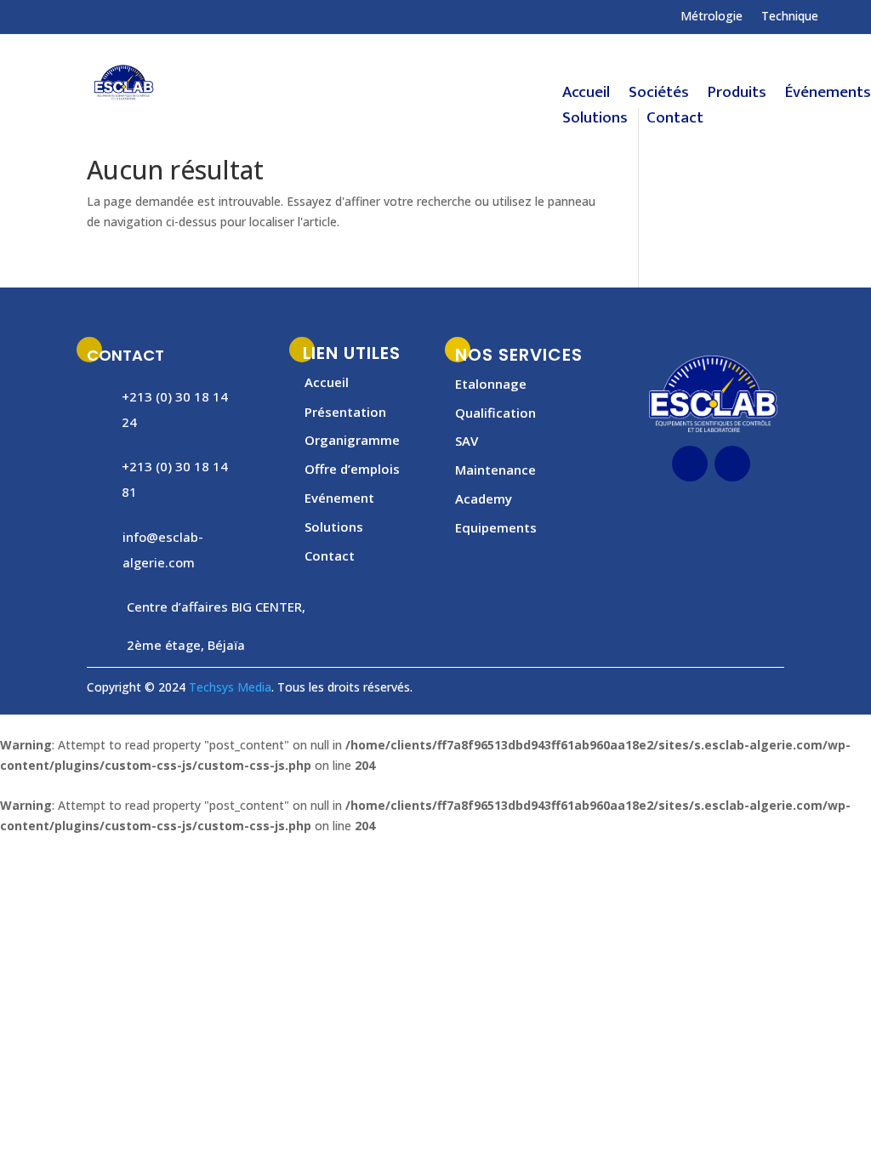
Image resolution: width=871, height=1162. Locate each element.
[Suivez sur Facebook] (37, 16)
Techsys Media (230, 687)
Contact (674, 121)
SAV (466, 440)
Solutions (595, 121)
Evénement (339, 497)
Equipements (496, 527)
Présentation (345, 411)
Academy (483, 498)
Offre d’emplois (352, 468)
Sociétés (659, 96)
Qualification (495, 412)
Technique (789, 17)
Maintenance (495, 469)
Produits (737, 96)
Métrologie (711, 17)
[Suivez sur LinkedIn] (732, 463)
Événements (828, 96)
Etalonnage (491, 383)
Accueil (586, 96)
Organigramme (352, 439)
